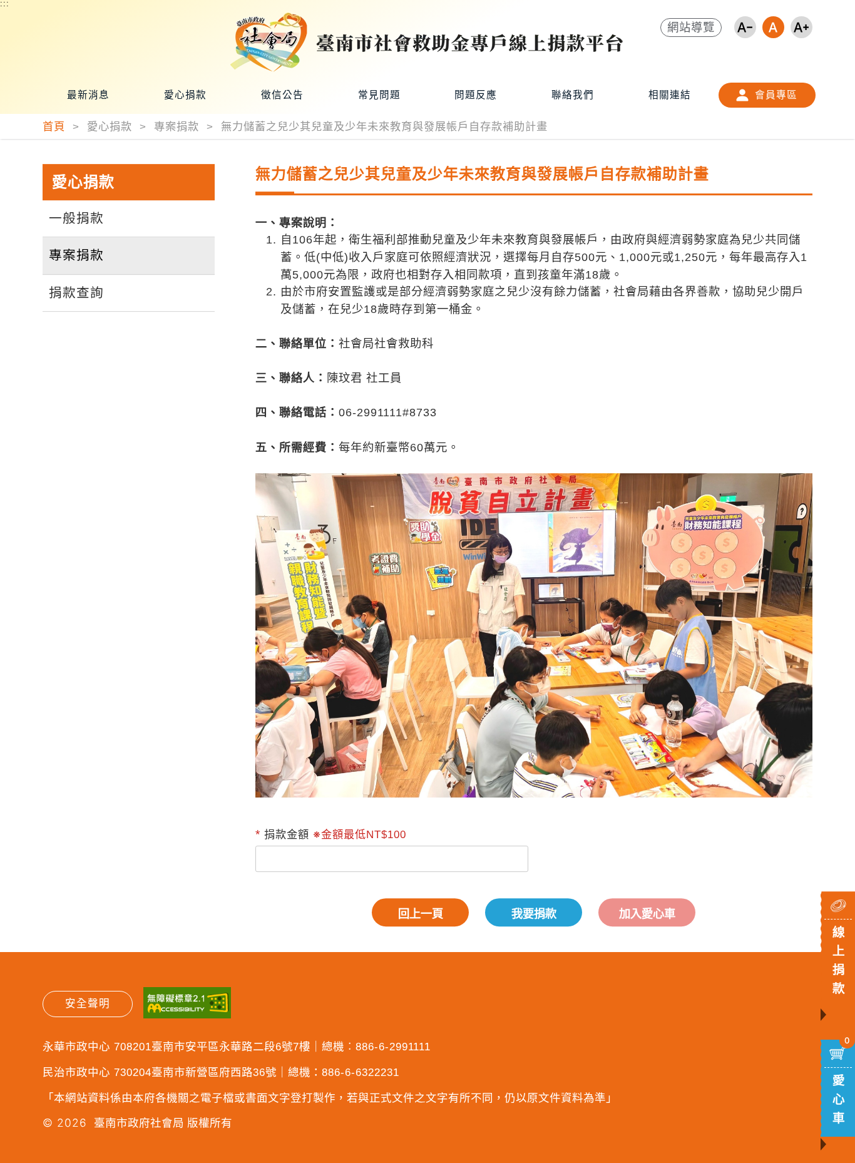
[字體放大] (801, 27)
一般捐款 (76, 218)
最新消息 (88, 95)
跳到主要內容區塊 (35, 17)
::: (4, 4)
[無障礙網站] (187, 1004)
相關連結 (669, 95)
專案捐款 (76, 255)
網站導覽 (691, 27)
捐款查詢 (76, 292)
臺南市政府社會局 (139, 1122)
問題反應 (475, 95)
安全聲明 (87, 1004)
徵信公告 (282, 95)
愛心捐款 (185, 95)
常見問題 (379, 95)
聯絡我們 (572, 95)
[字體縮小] (745, 27)
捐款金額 (286, 834)
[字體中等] (773, 27)
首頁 (56, 126)
